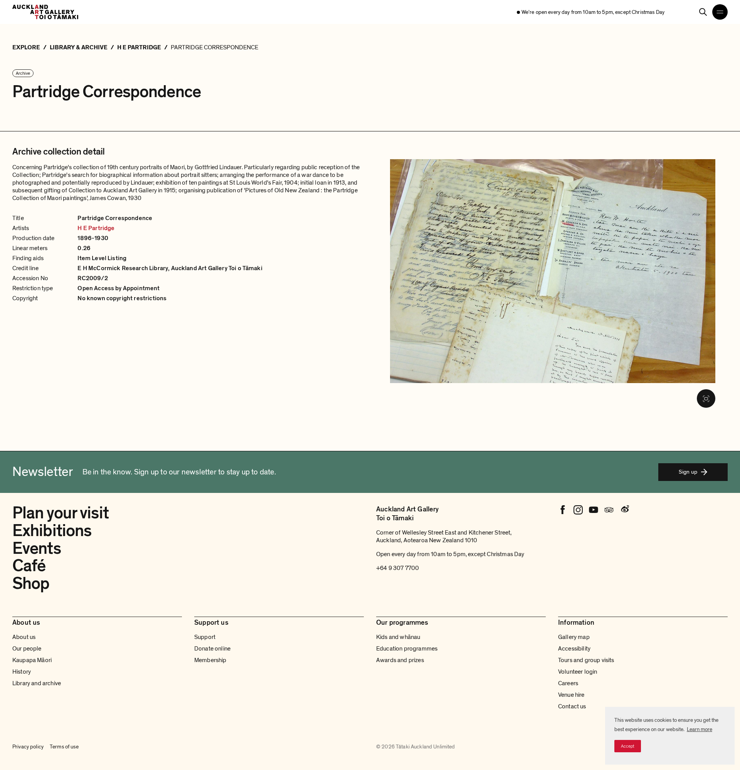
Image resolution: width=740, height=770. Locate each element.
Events (36, 548)
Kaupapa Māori (32, 660)
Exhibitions (51, 530)
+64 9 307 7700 (397, 568)
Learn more (699, 729)
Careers (568, 683)
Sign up (688, 472)
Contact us (572, 706)
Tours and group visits (586, 660)
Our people (27, 648)
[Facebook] (562, 509)
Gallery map (574, 637)
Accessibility (574, 648)
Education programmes (406, 648)
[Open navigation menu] (720, 12)
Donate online (212, 648)
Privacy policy (28, 746)
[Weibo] (624, 509)
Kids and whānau (398, 637)
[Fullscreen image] (706, 398)
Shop (30, 583)
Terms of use (64, 746)
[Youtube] (593, 509)
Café (28, 566)
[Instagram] (578, 509)
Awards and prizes (400, 660)
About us (23, 637)
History (21, 671)
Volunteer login (577, 671)
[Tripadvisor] (609, 509)
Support (204, 637)
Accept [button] (627, 746)
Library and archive (36, 683)
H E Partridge (95, 228)
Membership (210, 660)
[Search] (703, 12)
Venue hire (571, 695)
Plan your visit (60, 513)
